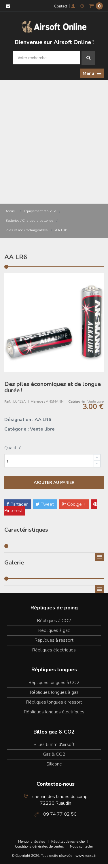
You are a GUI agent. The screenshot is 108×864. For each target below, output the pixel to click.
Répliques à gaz (54, 630)
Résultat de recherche (68, 841)
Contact (60, 6)
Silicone (54, 764)
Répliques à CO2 (54, 620)
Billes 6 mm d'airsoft (54, 744)
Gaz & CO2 (54, 754)
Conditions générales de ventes (39, 846)
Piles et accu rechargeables (26, 230)
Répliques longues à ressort (54, 702)
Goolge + (76, 504)
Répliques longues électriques (54, 712)
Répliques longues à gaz (54, 692)
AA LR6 (61, 230)
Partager (19, 504)
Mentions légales (31, 841)
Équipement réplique (40, 211)
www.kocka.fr (85, 855)
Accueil (11, 211)
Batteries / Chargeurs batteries (29, 220)
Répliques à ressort (54, 640)
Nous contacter (81, 846)
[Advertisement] (54, 137)
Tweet (47, 504)
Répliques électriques (54, 650)
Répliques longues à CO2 (54, 682)
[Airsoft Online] (54, 26)
